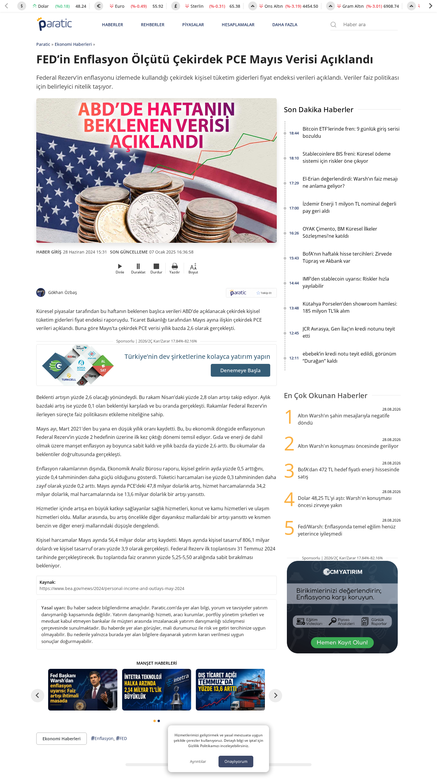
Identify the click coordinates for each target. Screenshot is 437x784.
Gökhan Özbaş (62, 292)
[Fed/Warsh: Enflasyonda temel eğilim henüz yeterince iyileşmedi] (82, 689)
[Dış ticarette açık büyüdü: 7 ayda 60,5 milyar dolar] (230, 689)
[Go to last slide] (37, 695)
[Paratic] (54, 24)
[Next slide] (430, 6)
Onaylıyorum (235, 761)
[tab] (154, 721)
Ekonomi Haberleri (73, 44)
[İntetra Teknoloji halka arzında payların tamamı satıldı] (156, 689)
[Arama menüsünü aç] (333, 24)
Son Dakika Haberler (318, 109)
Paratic (43, 44)
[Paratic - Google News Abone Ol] (251, 294)
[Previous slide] (6, 6)
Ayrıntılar (198, 761)
